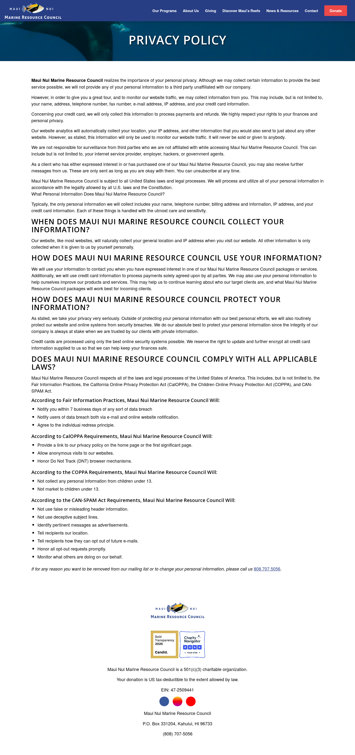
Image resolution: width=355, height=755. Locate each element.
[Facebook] (164, 701)
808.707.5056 (267, 568)
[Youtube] (191, 701)
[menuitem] (164, 10)
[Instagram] (177, 701)
